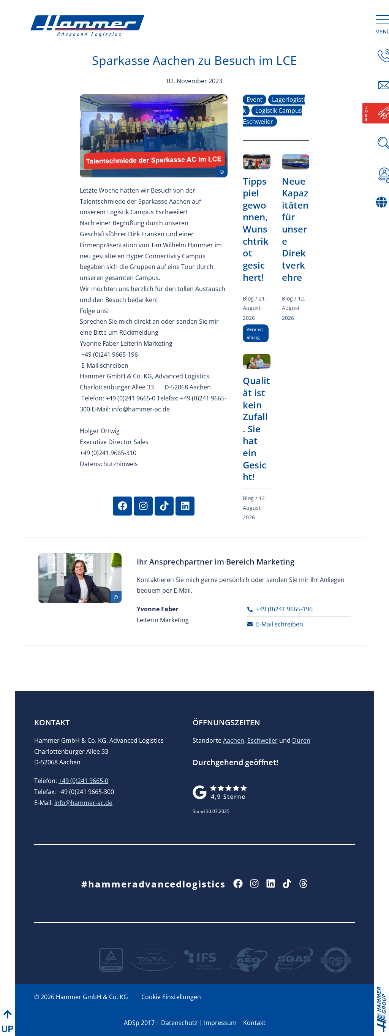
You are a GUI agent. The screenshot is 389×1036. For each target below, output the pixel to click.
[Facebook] (122, 506)
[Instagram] (143, 506)
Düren (301, 740)
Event (254, 99)
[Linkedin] (185, 506)
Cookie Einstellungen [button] (171, 997)
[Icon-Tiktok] (287, 883)
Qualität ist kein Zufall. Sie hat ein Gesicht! (256, 428)
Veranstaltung (255, 333)
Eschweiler (262, 740)
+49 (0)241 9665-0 (83, 781)
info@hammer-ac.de (83, 803)
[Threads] (303, 883)
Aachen (233, 740)
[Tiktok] (164, 506)
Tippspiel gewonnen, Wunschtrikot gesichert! (256, 229)
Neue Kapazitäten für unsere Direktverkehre (295, 229)
